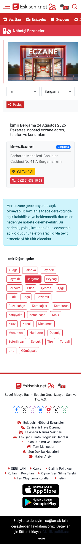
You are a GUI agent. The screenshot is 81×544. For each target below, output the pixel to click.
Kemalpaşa (37, 315)
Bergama (33, 279)
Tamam (40, 538)
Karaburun (61, 306)
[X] (24, 409)
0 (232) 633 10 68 (29, 180)
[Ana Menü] (6, 6)
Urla (11, 351)
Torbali (65, 342)
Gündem (62, 19)
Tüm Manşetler (43, 447)
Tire (50, 342)
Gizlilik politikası (55, 531)
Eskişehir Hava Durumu (43, 427)
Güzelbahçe (16, 306)
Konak (27, 324)
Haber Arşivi (43, 456)
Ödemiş (54, 333)
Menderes (45, 324)
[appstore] (40, 490)
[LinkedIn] (40, 409)
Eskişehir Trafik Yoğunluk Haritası (43, 437)
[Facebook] (16, 409)
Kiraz (12, 324)
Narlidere (36, 333)
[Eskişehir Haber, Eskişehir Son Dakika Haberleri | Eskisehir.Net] (41, 6)
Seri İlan (14, 19)
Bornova (14, 288)
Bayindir (48, 270)
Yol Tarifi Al (25, 172)
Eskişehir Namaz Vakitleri (43, 432)
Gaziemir (43, 297)
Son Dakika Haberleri (43, 452)
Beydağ (51, 279)
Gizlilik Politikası (60, 469)
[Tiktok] (56, 409)
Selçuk (36, 342)
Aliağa (12, 270)
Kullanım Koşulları (21, 473)
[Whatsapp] (64, 409)
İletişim (63, 478)
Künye (37, 469)
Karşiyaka (15, 315)
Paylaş (17, 105)
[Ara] (74, 6)
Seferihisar (16, 342)
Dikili (12, 297)
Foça (26, 297)
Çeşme (46, 288)
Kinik (55, 315)
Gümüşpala (29, 351)
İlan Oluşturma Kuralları (34, 478)
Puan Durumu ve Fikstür (44, 442)
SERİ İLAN (18, 469)
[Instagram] (32, 409)
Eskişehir (38, 19)
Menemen (15, 333)
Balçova (30, 270)
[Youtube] (48, 409)
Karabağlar (39, 306)
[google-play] (40, 503)
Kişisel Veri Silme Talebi (58, 473)
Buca (30, 288)
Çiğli (61, 288)
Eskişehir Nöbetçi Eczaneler (43, 423)
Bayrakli (14, 279)
